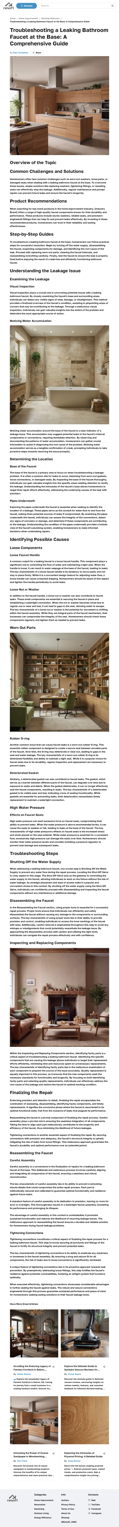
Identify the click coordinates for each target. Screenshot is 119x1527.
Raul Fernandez (20, 52)
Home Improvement (28, 18)
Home (13, 18)
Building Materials (50, 18)
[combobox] (76, 6)
